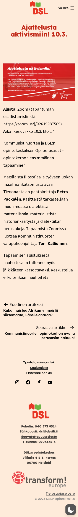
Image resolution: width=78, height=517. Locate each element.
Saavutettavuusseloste (39, 437)
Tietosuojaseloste (60, 493)
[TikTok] (39, 392)
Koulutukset (39, 368)
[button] (70, 509)
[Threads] (60, 392)
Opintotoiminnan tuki (39, 362)
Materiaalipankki (39, 373)
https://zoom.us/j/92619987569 (31, 123)
